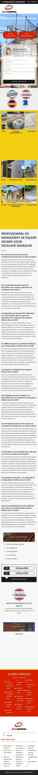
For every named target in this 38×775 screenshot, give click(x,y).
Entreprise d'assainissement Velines (21, 690)
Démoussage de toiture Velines (30, 709)
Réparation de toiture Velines (20, 707)
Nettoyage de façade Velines (9, 704)
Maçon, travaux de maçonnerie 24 (8, 753)
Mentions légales (28, 772)
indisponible (7, 2)
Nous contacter (10, 35)
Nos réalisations (26, 35)
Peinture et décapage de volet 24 (19, 764)
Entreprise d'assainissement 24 (32, 757)
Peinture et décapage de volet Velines (20, 699)
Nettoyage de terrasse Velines (30, 701)
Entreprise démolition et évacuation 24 (19, 753)
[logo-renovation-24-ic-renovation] (9, 9)
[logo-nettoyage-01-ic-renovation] (19, 726)
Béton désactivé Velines (29, 693)
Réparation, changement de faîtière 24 (8, 759)
